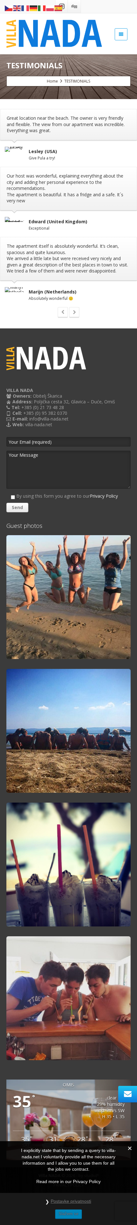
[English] (17, 8)
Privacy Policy (104, 496)
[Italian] (42, 8)
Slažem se (68, 1213)
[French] (25, 8)
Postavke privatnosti (71, 1201)
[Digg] (74, 6)
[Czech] (9, 8)
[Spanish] (58, 8)
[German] (34, 8)
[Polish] (50, 8)
